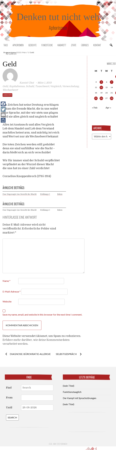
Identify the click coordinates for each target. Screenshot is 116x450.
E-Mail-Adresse (12, 291)
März (24, 52)
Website (7, 301)
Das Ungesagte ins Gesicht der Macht (20, 194)
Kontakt (97, 45)
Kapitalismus (17, 86)
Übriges (85, 45)
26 (101, 98)
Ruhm (59, 194)
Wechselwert (10, 90)
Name (6, 280)
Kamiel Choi (26, 82)
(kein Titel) (68, 385)
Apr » (108, 107)
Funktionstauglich (72, 391)
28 (112, 98)
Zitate (73, 45)
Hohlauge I (45, 194)
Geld (5, 86)
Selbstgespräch (66, 354)
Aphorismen (18, 45)
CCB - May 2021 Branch (58, 443)
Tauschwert (42, 86)
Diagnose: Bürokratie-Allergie (30, 354)
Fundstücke (47, 45)
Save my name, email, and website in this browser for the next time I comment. (42, 314)
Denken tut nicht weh (58, 16)
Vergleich (55, 86)
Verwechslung (70, 86)
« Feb (94, 107)
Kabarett (62, 45)
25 (96, 98)
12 (101, 87)
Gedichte (32, 45)
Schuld (30, 86)
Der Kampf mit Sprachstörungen (79, 398)
